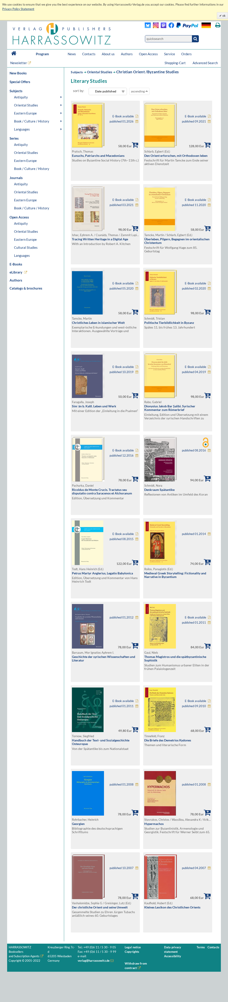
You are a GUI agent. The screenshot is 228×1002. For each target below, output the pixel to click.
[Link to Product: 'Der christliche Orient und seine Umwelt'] (88, 898)
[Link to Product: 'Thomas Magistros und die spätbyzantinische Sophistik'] (160, 647)
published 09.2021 (194, 121)
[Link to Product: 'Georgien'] (88, 814)
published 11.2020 (194, 205)
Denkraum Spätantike (159, 490)
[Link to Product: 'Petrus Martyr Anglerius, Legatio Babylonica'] (87, 564)
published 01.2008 (122, 784)
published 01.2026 (122, 121)
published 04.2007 (194, 868)
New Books (18, 73)
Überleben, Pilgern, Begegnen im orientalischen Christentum (177, 241)
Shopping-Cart (175, 63)
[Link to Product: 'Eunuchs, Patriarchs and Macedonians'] (88, 146)
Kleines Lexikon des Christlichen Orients (172, 907)
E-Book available (123, 116)
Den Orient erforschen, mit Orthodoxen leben (176, 155)
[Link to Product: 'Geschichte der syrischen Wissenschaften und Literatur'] (87, 647)
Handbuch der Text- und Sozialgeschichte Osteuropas (100, 742)
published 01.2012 (122, 617)
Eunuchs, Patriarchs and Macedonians (98, 155)
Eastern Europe (25, 113)
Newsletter (18, 63)
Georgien (78, 824)
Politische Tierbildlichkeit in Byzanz (169, 322)
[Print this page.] (217, 25)
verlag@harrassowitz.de (94, 960)
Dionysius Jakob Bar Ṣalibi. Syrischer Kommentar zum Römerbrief (169, 408)
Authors (127, 54)
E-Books (16, 264)
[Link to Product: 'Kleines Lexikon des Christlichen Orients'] (160, 898)
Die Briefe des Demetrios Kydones (167, 740)
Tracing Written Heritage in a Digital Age (100, 239)
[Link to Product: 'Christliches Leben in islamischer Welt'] (88, 313)
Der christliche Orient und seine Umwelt (100, 907)
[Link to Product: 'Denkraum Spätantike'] (160, 480)
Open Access (148, 54)
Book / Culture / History (31, 121)
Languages (22, 129)
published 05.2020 (122, 288)
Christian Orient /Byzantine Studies (147, 71)
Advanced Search (205, 63)
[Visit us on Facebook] (182, 27)
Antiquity (21, 97)
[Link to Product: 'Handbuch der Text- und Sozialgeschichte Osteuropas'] (88, 731)
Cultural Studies (26, 247)
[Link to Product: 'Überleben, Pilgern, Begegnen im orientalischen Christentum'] (160, 230)
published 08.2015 (122, 539)
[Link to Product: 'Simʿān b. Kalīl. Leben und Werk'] (88, 397)
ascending (138, 91)
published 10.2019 (122, 372)
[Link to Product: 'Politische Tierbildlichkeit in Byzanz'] (160, 313)
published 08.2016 (194, 450)
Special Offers (20, 82)
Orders (186, 54)
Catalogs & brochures (26, 288)
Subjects (77, 72)
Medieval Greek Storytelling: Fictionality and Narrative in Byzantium (175, 575)
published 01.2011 (194, 622)
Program (42, 54)
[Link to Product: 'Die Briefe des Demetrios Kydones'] (160, 731)
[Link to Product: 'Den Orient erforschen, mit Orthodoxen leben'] (160, 146)
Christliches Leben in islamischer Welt (98, 322)
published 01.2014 (194, 534)
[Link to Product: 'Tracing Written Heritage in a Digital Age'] (88, 230)
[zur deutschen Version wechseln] (206, 25)
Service (169, 54)
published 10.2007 (122, 868)
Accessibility (172, 956)
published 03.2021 (122, 205)
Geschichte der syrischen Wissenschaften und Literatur (103, 658)
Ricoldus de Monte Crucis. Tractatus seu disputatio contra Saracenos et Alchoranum (102, 491)
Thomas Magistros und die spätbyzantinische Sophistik (175, 658)
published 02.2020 (194, 288)
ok (224, 15)
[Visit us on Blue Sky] (148, 27)
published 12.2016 (122, 455)
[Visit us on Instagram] (155, 27)
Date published (105, 91)
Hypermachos (154, 824)
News (72, 54)
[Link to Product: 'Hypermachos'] (160, 814)
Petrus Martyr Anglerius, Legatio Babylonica (102, 573)
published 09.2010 (194, 706)
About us (108, 54)
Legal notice (133, 947)
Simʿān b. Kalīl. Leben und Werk (94, 406)
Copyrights (132, 951)
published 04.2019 (194, 372)
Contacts (89, 54)
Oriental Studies (26, 105)
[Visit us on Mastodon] (162, 27)
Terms (201, 947)
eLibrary (16, 272)
